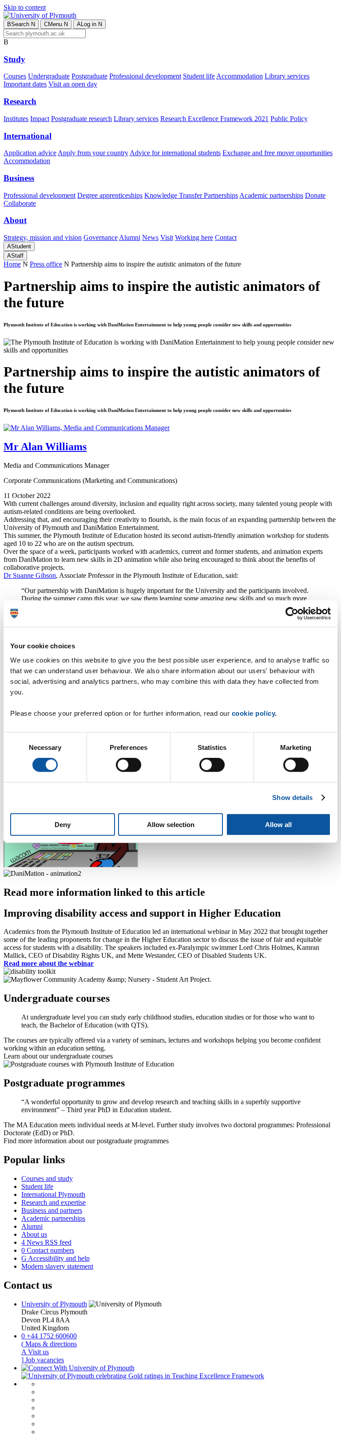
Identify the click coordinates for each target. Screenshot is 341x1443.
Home (12, 264)
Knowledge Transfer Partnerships (191, 195)
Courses (15, 76)
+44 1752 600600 (49, 1336)
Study (14, 59)
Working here (194, 237)
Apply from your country (93, 153)
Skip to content (25, 7)
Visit (166, 237)
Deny (63, 824)
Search (21, 24)
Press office (46, 264)
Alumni (129, 237)
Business (19, 178)
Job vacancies (42, 1360)
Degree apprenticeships (110, 195)
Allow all (278, 824)
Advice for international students (175, 153)
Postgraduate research (81, 118)
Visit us (35, 1352)
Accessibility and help (55, 1258)
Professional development (145, 76)
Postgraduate (89, 76)
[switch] (128, 765)
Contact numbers (47, 1250)
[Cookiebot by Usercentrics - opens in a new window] (292, 613)
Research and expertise (53, 1202)
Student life (199, 76)
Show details (292, 797)
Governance (100, 237)
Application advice (30, 153)
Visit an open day (72, 84)
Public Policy (289, 118)
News (150, 237)
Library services (287, 76)
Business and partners (51, 1210)
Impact (39, 118)
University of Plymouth (54, 1304)
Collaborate (20, 203)
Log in (89, 24)
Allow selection (170, 824)
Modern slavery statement (57, 1266)
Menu (56, 24)
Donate (315, 195)
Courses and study (47, 1178)
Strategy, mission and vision (43, 237)
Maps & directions (49, 1344)
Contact (226, 237)
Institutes (16, 118)
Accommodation (239, 76)
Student (19, 246)
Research (20, 101)
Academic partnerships (271, 195)
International (28, 136)
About (15, 220)
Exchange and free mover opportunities (277, 153)
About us (34, 1234)
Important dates (25, 84)
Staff (15, 255)
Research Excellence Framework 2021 (214, 118)
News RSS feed (46, 1242)
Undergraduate (49, 76)
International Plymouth (53, 1194)
